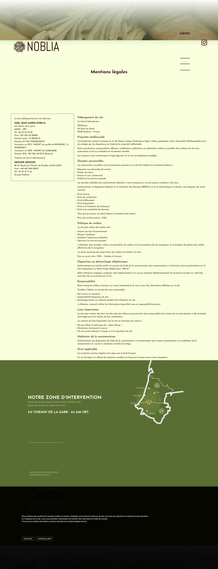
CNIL (104, 218)
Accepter (28, 539)
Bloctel (126, 269)
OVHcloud (82, 126)
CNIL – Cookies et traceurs (109, 256)
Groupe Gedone (21, 175)
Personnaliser (44, 539)
